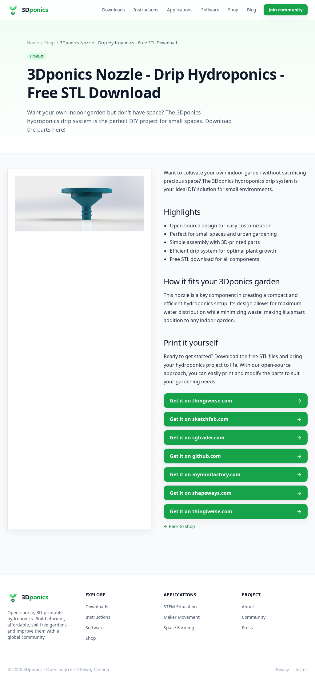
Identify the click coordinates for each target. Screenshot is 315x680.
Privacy (281, 669)
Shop (233, 10)
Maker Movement (182, 617)
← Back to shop (179, 526)
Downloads (113, 10)
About (248, 607)
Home (33, 43)
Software (210, 10)
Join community (286, 10)
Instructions (146, 10)
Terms (301, 669)
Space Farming (179, 627)
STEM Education (180, 607)
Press (247, 627)
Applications (180, 10)
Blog (251, 10)
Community (253, 617)
